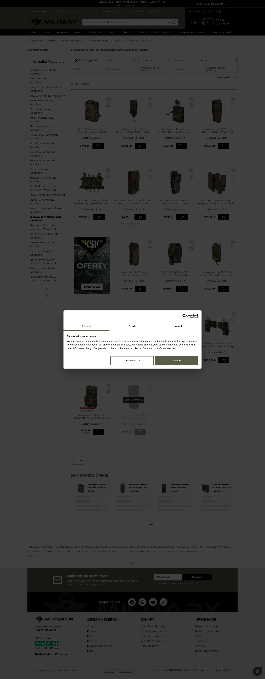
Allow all (176, 360)
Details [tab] (132, 326)
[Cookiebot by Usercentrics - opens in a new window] (184, 316)
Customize (130, 360)
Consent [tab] (86, 326)
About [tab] (178, 326)
